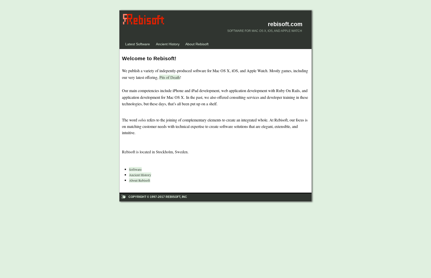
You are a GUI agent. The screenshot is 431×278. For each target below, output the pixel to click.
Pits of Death (169, 77)
